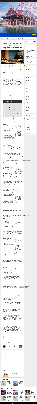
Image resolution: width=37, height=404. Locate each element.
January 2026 (27, 72)
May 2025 (27, 85)
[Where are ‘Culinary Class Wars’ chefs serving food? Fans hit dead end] (3, 383)
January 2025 (27, 91)
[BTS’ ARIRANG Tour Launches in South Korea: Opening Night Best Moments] (3, 398)
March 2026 (27, 69)
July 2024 (27, 101)
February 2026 (28, 71)
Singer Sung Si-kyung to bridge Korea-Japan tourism (32, 398)
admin (4, 48)
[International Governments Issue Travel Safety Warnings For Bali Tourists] (15, 392)
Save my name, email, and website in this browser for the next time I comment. (12, 374)
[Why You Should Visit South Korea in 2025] (15, 383)
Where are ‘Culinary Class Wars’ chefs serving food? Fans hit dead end (9, 384)
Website (4, 370)
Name (4, 364)
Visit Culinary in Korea (9, 381)
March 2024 (27, 107)
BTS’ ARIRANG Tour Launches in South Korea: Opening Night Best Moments (30, 57)
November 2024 (28, 94)
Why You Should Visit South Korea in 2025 (20, 383)
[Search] (30, 35)
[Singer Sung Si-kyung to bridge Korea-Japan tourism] (27, 398)
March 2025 (27, 88)
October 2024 (27, 96)
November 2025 (28, 75)
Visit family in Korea (4, 35)
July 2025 (27, 82)
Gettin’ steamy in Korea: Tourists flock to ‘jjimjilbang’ (30, 54)
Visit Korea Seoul (28, 122)
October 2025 (27, 77)
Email (4, 367)
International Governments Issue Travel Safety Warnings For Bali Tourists (30, 51)
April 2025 (27, 86)
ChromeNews (21, 403)
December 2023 (28, 112)
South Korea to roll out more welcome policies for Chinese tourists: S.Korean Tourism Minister (30, 48)
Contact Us (9, 35)
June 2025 (27, 83)
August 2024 (27, 99)
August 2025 (27, 80)
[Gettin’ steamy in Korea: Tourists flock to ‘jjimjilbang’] (27, 392)
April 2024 (27, 105)
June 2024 (27, 102)
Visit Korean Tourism (28, 124)
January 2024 (27, 110)
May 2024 (27, 104)
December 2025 (28, 74)
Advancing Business (28, 129)
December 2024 (28, 93)
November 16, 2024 (8, 48)
